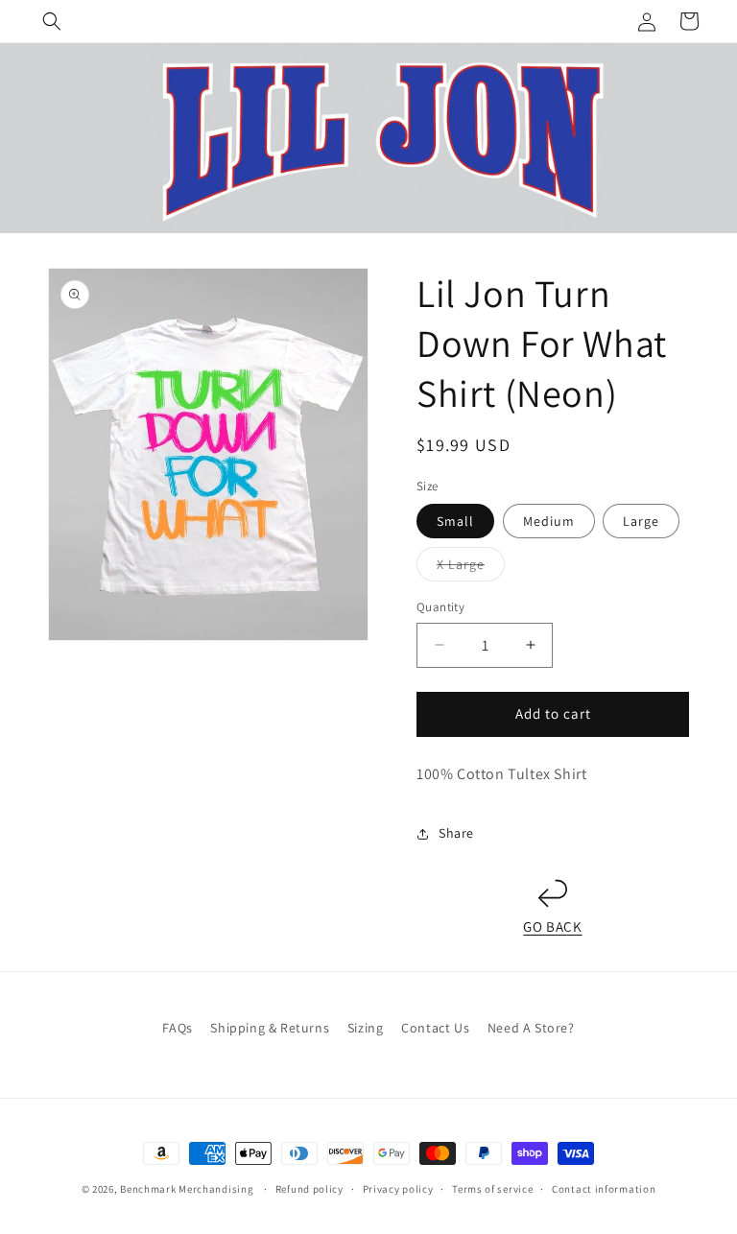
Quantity (440, 607)
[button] (52, 21)
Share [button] (456, 833)
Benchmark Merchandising (186, 1189)
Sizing (365, 1027)
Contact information (603, 1189)
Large (641, 521)
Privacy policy (398, 1189)
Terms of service (492, 1189)
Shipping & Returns (269, 1027)
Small (455, 521)
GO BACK (552, 926)
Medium (549, 521)
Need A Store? (531, 1027)
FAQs (177, 1027)
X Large (471, 568)
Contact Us (435, 1027)
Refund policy (309, 1189)
